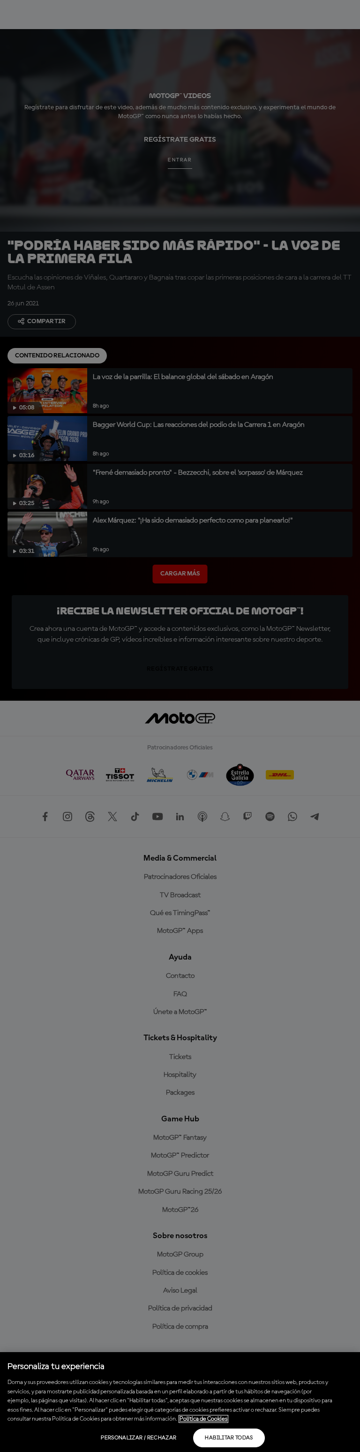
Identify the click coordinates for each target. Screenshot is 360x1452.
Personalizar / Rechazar (138, 1438)
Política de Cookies (203, 1419)
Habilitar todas (229, 1438)
